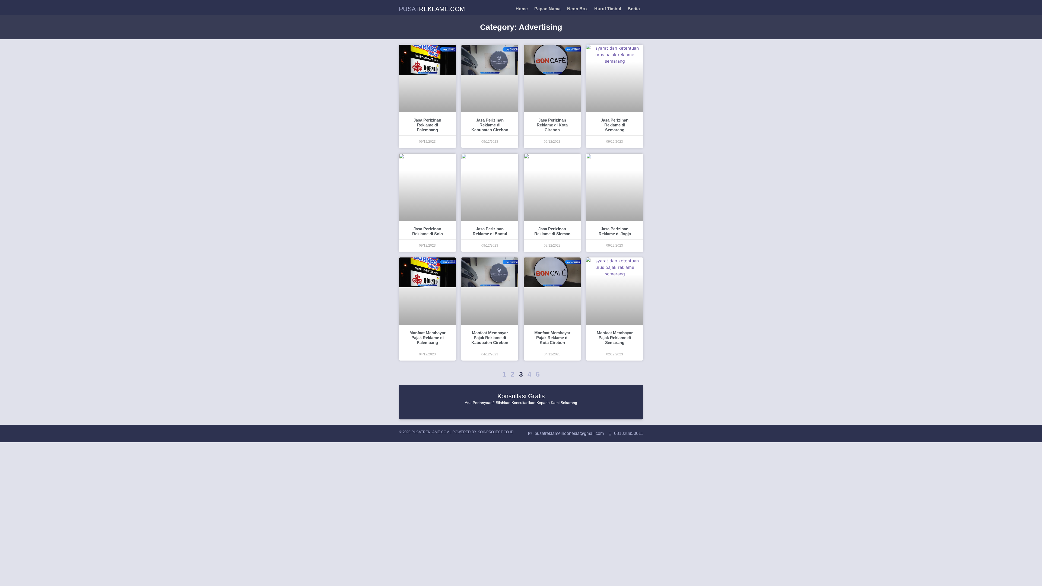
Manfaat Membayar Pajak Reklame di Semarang (615, 337)
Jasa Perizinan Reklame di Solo (427, 231)
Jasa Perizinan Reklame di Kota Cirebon (552, 125)
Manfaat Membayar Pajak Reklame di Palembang (427, 337)
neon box (577, 9)
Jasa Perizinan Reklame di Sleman (552, 231)
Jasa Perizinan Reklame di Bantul (490, 231)
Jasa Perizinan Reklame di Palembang (427, 125)
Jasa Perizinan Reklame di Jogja (615, 231)
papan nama (547, 9)
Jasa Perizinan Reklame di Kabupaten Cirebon (489, 125)
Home (522, 9)
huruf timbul (607, 9)
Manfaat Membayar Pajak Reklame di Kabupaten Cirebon (489, 337)
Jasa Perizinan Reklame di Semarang (614, 125)
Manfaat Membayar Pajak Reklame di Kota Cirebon (552, 337)
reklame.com (432, 8)
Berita (634, 9)
